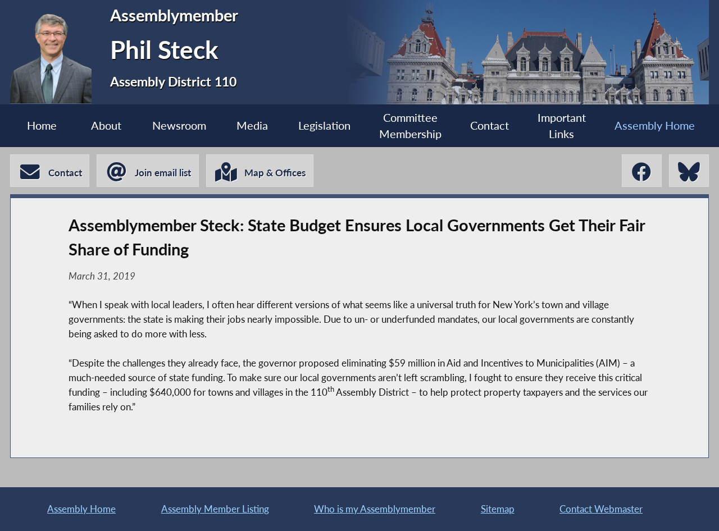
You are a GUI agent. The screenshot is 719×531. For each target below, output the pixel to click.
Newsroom (179, 125)
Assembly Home (655, 125)
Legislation (324, 125)
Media (252, 125)
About (106, 125)
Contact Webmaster (601, 509)
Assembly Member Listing (215, 509)
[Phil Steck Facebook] (642, 170)
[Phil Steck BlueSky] (689, 170)
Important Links (562, 125)
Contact (489, 125)
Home (42, 125)
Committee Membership (410, 125)
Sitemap (498, 509)
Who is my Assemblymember (374, 509)
